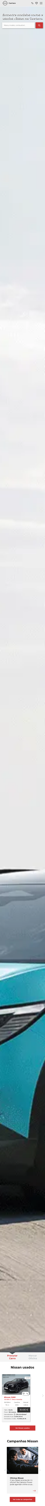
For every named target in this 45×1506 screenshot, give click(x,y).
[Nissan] (5, 3)
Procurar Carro (12, 1357)
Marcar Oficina (33, 1357)
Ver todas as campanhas (22, 1499)
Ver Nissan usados (22, 1428)
